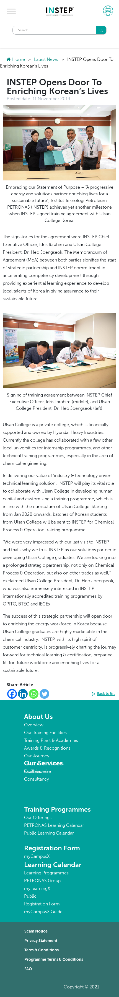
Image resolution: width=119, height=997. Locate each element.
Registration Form (52, 848)
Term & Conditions (41, 950)
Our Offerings (37, 817)
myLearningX (37, 888)
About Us (38, 717)
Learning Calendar (52, 865)
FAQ (28, 969)
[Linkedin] (23, 694)
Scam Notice (36, 931)
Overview (33, 724)
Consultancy (36, 779)
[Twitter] (44, 694)
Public (30, 896)
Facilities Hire (37, 771)
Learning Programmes (46, 873)
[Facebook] (12, 694)
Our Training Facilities (45, 732)
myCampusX (37, 856)
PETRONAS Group (42, 880)
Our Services (43, 763)
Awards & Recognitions (47, 748)
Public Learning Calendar (49, 833)
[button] (104, 694)
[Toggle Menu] (11, 11)
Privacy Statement (40, 940)
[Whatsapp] (33, 694)
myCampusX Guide (43, 911)
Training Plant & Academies (51, 740)
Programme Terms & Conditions (53, 959)
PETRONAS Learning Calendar (54, 825)
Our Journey (36, 755)
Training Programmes (57, 809)
